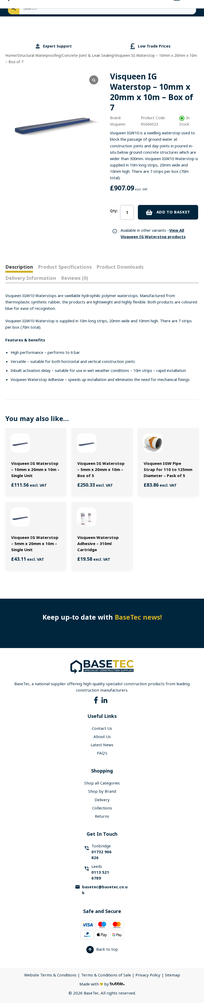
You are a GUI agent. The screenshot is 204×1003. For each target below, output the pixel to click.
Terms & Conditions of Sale (106, 975)
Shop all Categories (102, 783)
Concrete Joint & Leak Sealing (87, 55)
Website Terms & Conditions (50, 975)
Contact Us (102, 728)
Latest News (102, 745)
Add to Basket (173, 212)
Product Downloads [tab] (119, 267)
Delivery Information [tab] (30, 278)
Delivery (102, 800)
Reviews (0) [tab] (74, 278)
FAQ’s (102, 753)
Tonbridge (101, 852)
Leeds (100, 872)
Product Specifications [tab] (65, 267)
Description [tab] (19, 267)
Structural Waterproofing (39, 55)
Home (10, 55)
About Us (102, 737)
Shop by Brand (102, 791)
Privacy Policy (148, 975)
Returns (102, 816)
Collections (102, 808)
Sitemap (172, 975)
